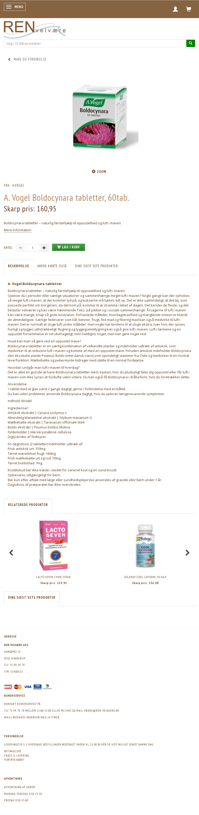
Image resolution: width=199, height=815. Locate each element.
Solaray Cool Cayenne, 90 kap (145, 577)
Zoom (101, 172)
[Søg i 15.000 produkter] (190, 43)
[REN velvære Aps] (35, 29)
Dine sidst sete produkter (96, 266)
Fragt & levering (16, 755)
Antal (9, 247)
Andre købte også (52, 266)
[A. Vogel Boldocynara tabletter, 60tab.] (99, 118)
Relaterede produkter (28, 505)
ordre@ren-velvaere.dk (101, 710)
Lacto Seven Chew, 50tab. (53, 577)
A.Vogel (18, 185)
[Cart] (189, 9)
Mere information (17, 230)
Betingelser (12, 751)
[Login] (175, 9)
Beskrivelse (18, 266)
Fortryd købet (14, 760)
